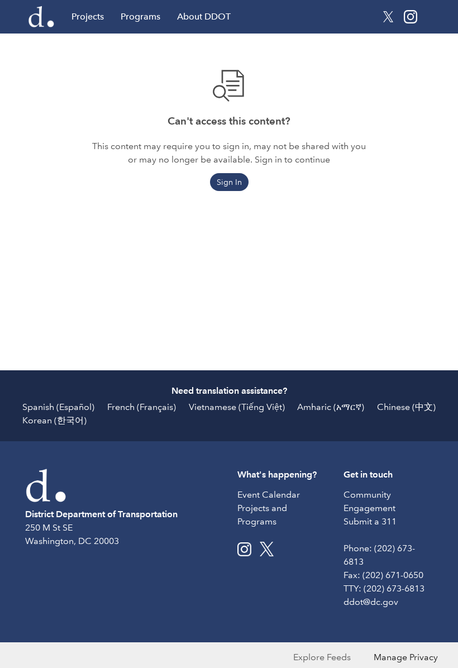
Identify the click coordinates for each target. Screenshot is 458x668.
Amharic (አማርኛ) (330, 407)
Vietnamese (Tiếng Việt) (237, 407)
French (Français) (141, 407)
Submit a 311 (370, 521)
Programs (140, 16)
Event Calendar (268, 494)
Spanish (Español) (58, 407)
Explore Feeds (322, 657)
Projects (87, 16)
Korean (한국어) (54, 420)
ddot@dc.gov (371, 602)
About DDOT (204, 16)
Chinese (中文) (406, 407)
